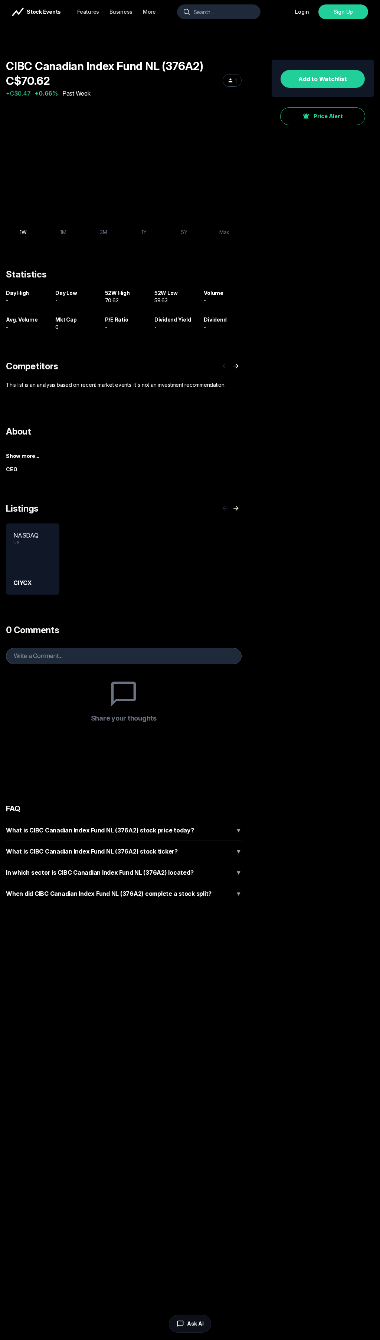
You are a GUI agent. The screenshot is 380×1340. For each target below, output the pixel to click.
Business (120, 12)
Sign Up (343, 12)
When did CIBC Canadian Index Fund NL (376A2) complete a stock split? (124, 893)
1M (63, 232)
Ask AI (195, 1323)
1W (23, 232)
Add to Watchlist (322, 79)
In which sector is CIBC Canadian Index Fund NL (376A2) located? (124, 872)
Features (88, 12)
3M (103, 232)
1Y (144, 232)
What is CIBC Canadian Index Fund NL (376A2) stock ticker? (124, 851)
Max (224, 232)
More (149, 12)
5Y (184, 232)
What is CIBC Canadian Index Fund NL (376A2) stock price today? (124, 830)
